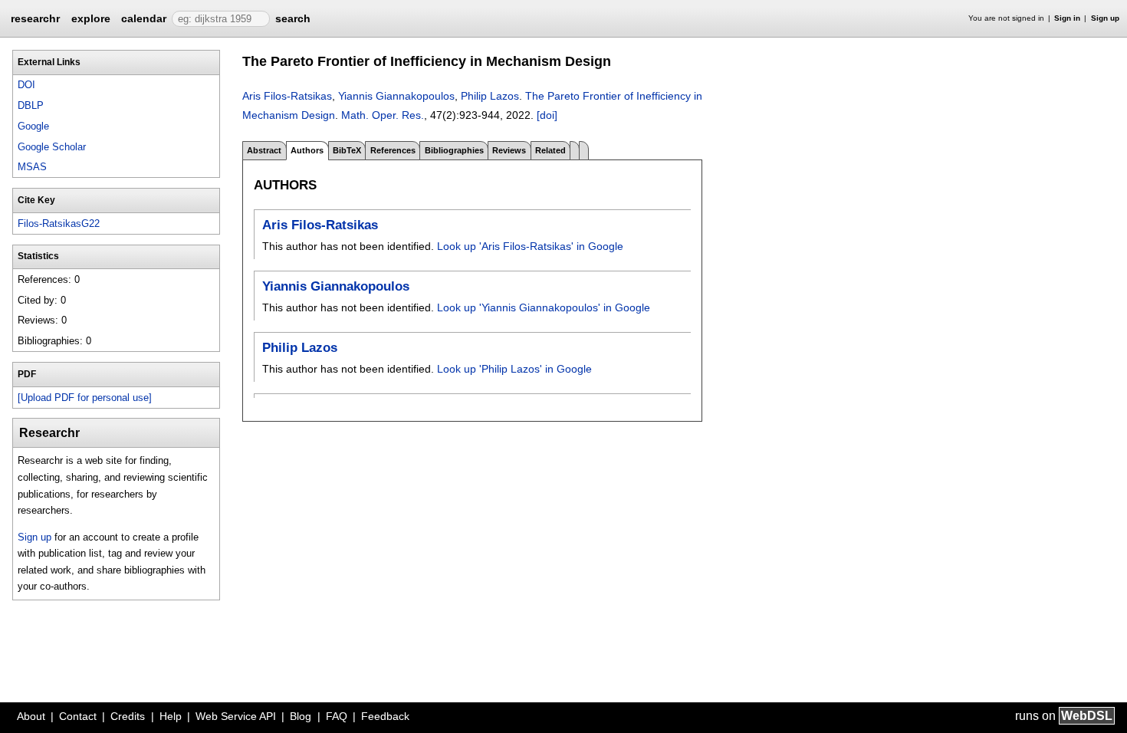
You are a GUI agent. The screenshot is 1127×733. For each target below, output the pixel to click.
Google (33, 126)
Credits (127, 716)
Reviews (509, 150)
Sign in (1067, 18)
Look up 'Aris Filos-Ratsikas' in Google (530, 246)
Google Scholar (52, 147)
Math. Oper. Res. (382, 115)
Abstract (264, 150)
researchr (35, 17)
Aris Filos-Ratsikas (287, 96)
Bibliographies (454, 150)
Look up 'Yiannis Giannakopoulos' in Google (543, 307)
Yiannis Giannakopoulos (396, 96)
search (292, 18)
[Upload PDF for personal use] (85, 397)
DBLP (31, 105)
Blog (300, 716)
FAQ (336, 716)
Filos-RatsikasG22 (59, 223)
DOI (26, 84)
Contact (78, 716)
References (393, 150)
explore (90, 18)
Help (170, 716)
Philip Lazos (490, 96)
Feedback (385, 716)
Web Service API (236, 716)
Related (550, 150)
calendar (143, 18)
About (31, 716)
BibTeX (347, 150)
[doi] (547, 115)
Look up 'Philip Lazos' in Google (514, 369)
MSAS (32, 167)
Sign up (1105, 18)
